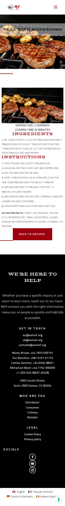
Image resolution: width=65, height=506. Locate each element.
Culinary (32, 412)
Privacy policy (32, 439)
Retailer (32, 417)
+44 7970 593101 (42, 352)
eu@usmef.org (32, 335)
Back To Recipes (32, 234)
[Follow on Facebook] (32, 457)
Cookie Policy (32, 434)
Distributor (32, 402)
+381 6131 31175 (41, 358)
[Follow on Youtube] (32, 463)
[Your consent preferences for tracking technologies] (58, 499)
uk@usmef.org (32, 340)
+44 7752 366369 (43, 367)
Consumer (32, 407)
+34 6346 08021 (43, 362)
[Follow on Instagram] (32, 470)
